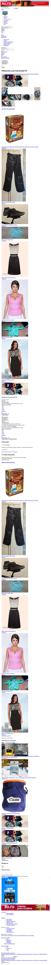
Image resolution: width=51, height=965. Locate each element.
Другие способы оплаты (9, 943)
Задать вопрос (5, 414)
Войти (2, 54)
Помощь (3, 917)
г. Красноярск (5, 74)
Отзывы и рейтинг (11, 925)
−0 (8, 413)
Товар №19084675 (34, 74)
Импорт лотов (10, 922)
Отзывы (3, 413)
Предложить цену (12, 439)
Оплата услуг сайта (5, 937)
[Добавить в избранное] (2, 416)
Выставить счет (10, 932)
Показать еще (5, 860)
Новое (8, 444)
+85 (6, 413)
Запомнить (5, 51)
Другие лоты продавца (8, 108)
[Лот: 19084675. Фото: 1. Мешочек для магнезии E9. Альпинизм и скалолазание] (15, 86)
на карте (14, 426)
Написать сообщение (6, 404)
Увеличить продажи (11, 921)
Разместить (3, 36)
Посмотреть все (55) (6, 382)
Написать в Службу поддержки (8, 957)
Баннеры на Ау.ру (11, 928)
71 (2, 412)
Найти (3, 29)
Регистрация (4, 56)
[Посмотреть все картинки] (15, 106)
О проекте (3, 912)
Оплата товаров (4, 945)
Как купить (9, 919)
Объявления (9, 929)
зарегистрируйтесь (12, 876)
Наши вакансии (10, 913)
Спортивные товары (12, 74)
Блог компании (10, 914)
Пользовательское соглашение (8, 952)
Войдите (4, 876)
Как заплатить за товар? (12, 923)
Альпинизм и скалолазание (24, 74)
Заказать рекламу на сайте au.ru (9, 903)
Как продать (9, 920)
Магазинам (9, 930)
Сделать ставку (5, 402)
